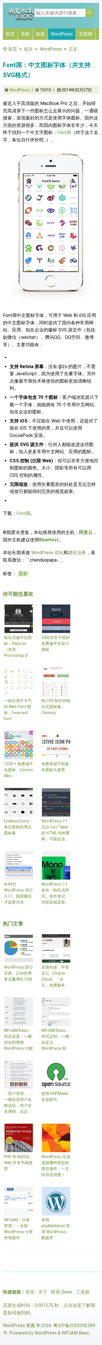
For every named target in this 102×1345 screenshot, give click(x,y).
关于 (42, 1292)
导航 (25, 34)
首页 (10, 34)
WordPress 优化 (47, 552)
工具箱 (83, 1292)
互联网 (85, 34)
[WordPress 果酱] (24, 19)
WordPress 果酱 (19, 1325)
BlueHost (49, 539)
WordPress (62, 34)
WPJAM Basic (76, 1333)
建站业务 (77, 552)
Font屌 (64, 132)
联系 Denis (61, 1292)
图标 (23, 573)
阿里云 (86, 532)
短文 (28, 49)
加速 (40, 34)
